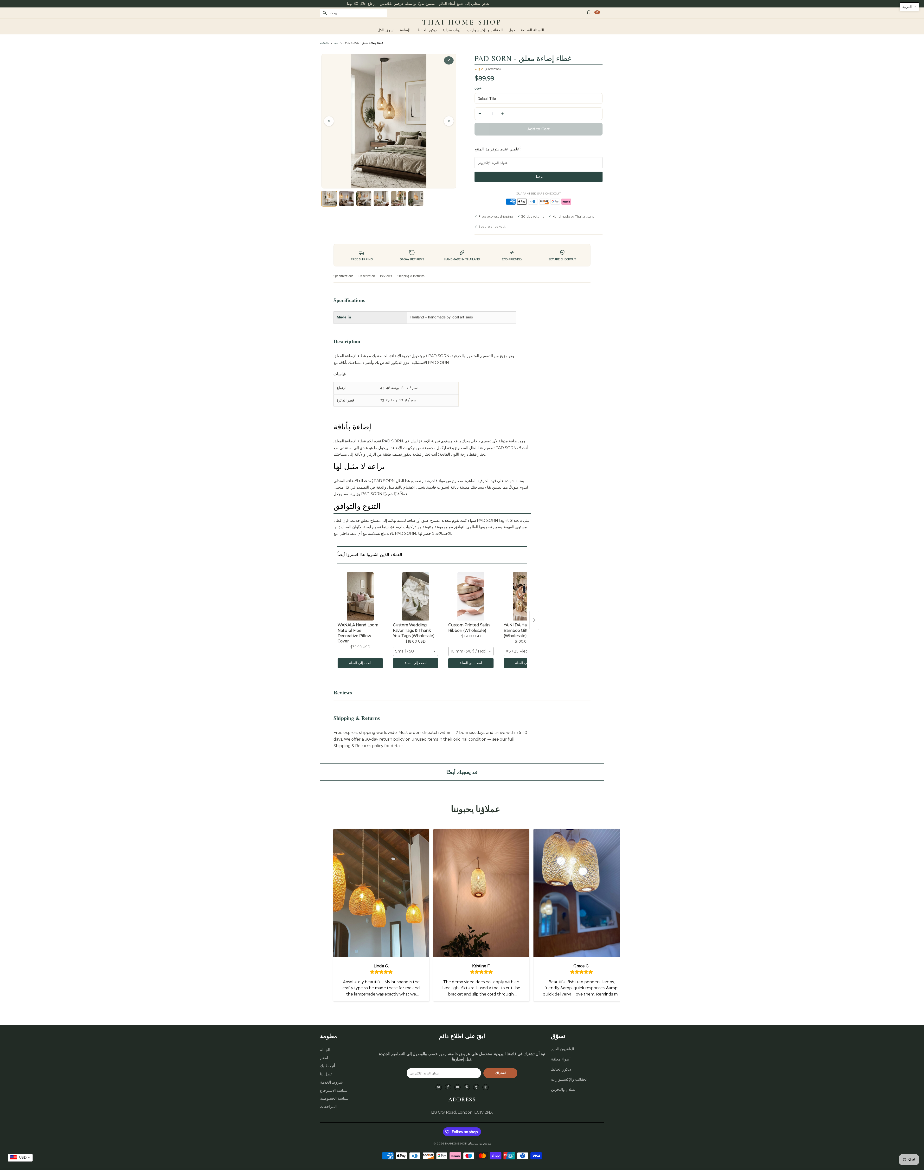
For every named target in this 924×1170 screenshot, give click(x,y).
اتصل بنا (326, 1074)
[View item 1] (329, 198)
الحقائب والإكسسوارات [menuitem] (485, 30)
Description (367, 276)
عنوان (478, 88)
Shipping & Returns (411, 276)
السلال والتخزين (564, 1089)
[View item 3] (364, 198)
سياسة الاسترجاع (333, 1090)
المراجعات (328, 1106)
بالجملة (325, 1049)
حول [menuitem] (511, 30)
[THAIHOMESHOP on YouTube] (457, 1087)
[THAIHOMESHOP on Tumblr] (476, 1087)
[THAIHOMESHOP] (462, 22)
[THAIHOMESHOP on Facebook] (448, 1087)
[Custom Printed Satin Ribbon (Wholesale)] (471, 596)
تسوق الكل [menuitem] (386, 30)
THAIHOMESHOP (456, 1143)
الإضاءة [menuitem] (405, 30)
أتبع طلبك (327, 1065)
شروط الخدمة (331, 1082)
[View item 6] (416, 198)
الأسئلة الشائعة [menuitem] (532, 30)
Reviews (386, 276)
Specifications (343, 276)
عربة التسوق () (597, 12)
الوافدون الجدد (562, 1049)
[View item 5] (398, 198)
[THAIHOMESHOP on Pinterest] (467, 1087)
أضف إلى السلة (360, 663)
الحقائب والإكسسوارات (569, 1079)
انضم (324, 1057)
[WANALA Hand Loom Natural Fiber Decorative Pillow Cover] (360, 596)
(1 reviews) (492, 69)
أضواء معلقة (561, 1059)
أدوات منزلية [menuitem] (452, 30)
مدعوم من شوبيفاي (479, 1143)
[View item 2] (346, 198)
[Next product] (534, 620)
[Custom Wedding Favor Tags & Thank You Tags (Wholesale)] (415, 596)
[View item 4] (381, 198)
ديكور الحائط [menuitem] (427, 30)
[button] (909, 7)
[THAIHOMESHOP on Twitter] (439, 1087)
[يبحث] (325, 13)
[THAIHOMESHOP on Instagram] (485, 1087)
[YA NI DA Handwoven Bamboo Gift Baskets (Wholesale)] (526, 596)
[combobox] (415, 651)
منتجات (324, 43)
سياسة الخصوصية (334, 1098)
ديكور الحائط (561, 1069)
